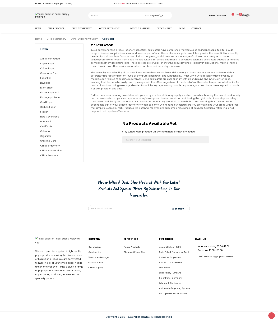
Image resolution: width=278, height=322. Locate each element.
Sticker (44, 111)
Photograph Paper (50, 97)
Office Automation (51, 150)
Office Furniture (49, 155)
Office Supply (95, 267)
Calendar (45, 131)
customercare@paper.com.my (215, 256)
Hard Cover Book (49, 116)
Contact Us (94, 252)
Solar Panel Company (170, 277)
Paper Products (132, 247)
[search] (167, 15)
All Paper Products (50, 58)
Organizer (45, 136)
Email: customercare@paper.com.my (53, 3)
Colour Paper (47, 68)
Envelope (45, 82)
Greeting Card (48, 140)
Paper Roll (45, 78)
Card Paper (46, 102)
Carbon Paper (48, 107)
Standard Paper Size (134, 252)
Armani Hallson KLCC (170, 247)
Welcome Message (98, 257)
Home (44, 49)
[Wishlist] (229, 15)
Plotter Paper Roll (49, 92)
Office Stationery (50, 145)
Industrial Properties (170, 257)
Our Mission (94, 247)
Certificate (46, 126)
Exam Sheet (47, 87)
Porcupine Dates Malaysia (173, 293)
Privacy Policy (95, 262)
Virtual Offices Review (170, 262)
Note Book (45, 121)
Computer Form (49, 73)
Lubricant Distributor (170, 283)
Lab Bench (164, 267)
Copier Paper (47, 63)
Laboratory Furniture (170, 272)
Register (221, 15)
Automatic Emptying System (174, 288)
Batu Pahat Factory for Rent (174, 252)
